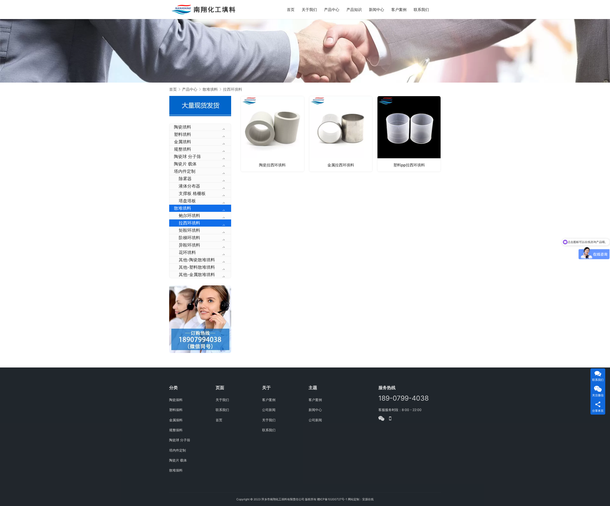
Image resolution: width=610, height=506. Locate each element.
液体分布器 (189, 186)
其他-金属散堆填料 (197, 274)
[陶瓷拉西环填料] (272, 134)
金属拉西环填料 (340, 165)
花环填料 (187, 252)
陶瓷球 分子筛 (187, 156)
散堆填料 (182, 208)
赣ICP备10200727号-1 (332, 499)
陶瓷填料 (182, 126)
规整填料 (182, 149)
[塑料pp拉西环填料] (409, 134)
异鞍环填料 (189, 245)
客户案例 (399, 9)
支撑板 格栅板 (192, 193)
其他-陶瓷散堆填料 (197, 259)
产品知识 (354, 9)
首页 (291, 9)
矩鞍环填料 (189, 230)
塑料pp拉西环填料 (409, 165)
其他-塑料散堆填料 (197, 267)
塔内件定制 (184, 171)
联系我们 (421, 9)
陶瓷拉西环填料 (272, 165)
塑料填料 (182, 134)
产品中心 (331, 9)
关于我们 (309, 9)
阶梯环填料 (189, 237)
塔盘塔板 (187, 200)
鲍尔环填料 (189, 215)
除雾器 (185, 178)
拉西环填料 (189, 222)
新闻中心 (376, 9)
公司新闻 (268, 410)
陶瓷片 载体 (185, 163)
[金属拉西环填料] (340, 134)
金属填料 (182, 141)
